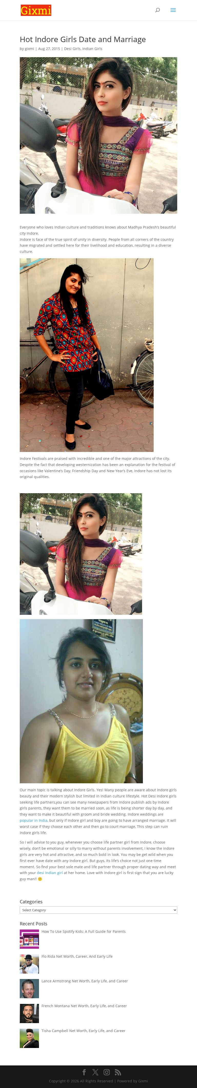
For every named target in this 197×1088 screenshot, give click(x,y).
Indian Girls (92, 48)
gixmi (29, 48)
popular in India (33, 820)
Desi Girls (72, 48)
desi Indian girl (49, 872)
